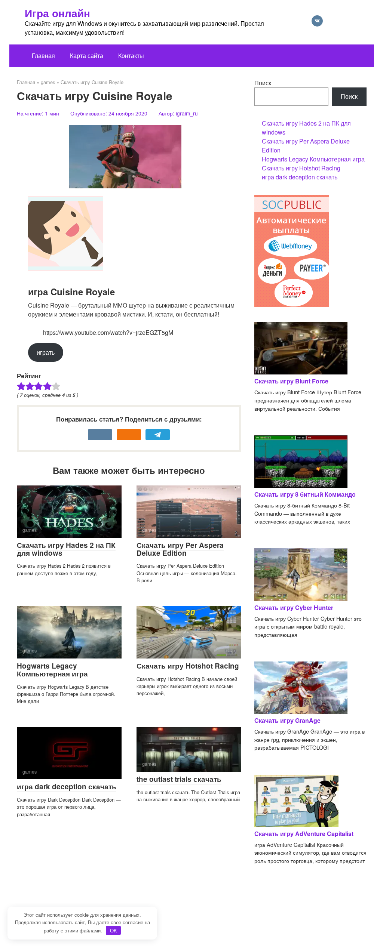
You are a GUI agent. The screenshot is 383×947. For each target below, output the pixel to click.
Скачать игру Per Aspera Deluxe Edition (180, 549)
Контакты (131, 55)
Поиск (262, 82)
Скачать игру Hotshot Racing (188, 666)
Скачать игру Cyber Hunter (293, 607)
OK (113, 930)
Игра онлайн (57, 13)
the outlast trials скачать (179, 779)
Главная (43, 55)
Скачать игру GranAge (287, 720)
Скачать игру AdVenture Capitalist (303, 833)
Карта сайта (86, 55)
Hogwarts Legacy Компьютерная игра (52, 670)
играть (46, 352)
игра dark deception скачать (66, 786)
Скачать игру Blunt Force (291, 381)
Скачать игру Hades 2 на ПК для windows (66, 549)
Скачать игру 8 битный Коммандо (305, 494)
